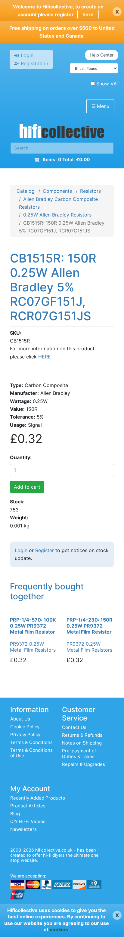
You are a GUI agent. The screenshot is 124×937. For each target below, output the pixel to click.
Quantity (20, 457)
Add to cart (27, 487)
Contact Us (74, 727)
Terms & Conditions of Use (31, 752)
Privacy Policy (25, 734)
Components (57, 191)
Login (21, 550)
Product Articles (27, 806)
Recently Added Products (37, 798)
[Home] (62, 132)
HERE (44, 357)
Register (44, 550)
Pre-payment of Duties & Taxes (79, 753)
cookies (59, 929)
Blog (15, 813)
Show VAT (107, 84)
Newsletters (23, 829)
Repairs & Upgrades (83, 764)
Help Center (101, 54)
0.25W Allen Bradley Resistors (57, 215)
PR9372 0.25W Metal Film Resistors (33, 647)
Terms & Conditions (31, 742)
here (88, 14)
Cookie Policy (24, 727)
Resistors (90, 191)
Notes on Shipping (82, 743)
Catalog (26, 191)
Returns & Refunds (82, 735)
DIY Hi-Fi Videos (27, 821)
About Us (20, 719)
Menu (100, 106)
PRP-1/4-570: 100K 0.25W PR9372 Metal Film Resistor (33, 626)
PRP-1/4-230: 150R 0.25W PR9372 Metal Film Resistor (90, 626)
